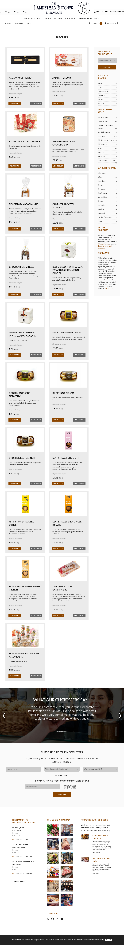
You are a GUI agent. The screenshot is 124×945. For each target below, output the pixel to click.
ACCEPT (108, 940)
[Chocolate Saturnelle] (25, 250)
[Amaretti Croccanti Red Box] (25, 125)
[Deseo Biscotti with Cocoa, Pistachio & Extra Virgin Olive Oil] (68, 250)
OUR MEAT (38, 18)
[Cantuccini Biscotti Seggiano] (68, 188)
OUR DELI (47, 18)
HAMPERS (82, 18)
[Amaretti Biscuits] (68, 61)
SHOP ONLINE (57, 18)
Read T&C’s (109, 289)
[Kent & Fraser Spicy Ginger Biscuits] (68, 505)
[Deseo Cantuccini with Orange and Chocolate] (25, 316)
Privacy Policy (99, 940)
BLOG (89, 18)
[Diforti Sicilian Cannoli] (25, 441)
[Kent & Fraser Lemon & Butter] (25, 505)
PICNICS (74, 18)
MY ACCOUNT (111, 23)
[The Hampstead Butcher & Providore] (62, 8)
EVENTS (67, 18)
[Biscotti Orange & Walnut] (25, 188)
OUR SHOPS (28, 18)
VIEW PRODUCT (14, 103)
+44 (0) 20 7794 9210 (23, 840)
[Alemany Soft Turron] (25, 61)
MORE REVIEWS (62, 732)
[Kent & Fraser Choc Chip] (68, 441)
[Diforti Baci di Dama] (68, 376)
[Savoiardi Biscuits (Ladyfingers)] (68, 570)
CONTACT (97, 18)
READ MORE (96, 852)
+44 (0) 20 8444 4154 (23, 874)
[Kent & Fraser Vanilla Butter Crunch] (25, 570)
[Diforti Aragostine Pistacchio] (25, 376)
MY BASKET (96, 23)
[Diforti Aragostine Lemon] (68, 316)
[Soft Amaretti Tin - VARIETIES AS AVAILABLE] (25, 637)
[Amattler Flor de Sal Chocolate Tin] (68, 125)
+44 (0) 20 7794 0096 (23, 857)
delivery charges (103, 244)
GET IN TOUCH (19, 881)
